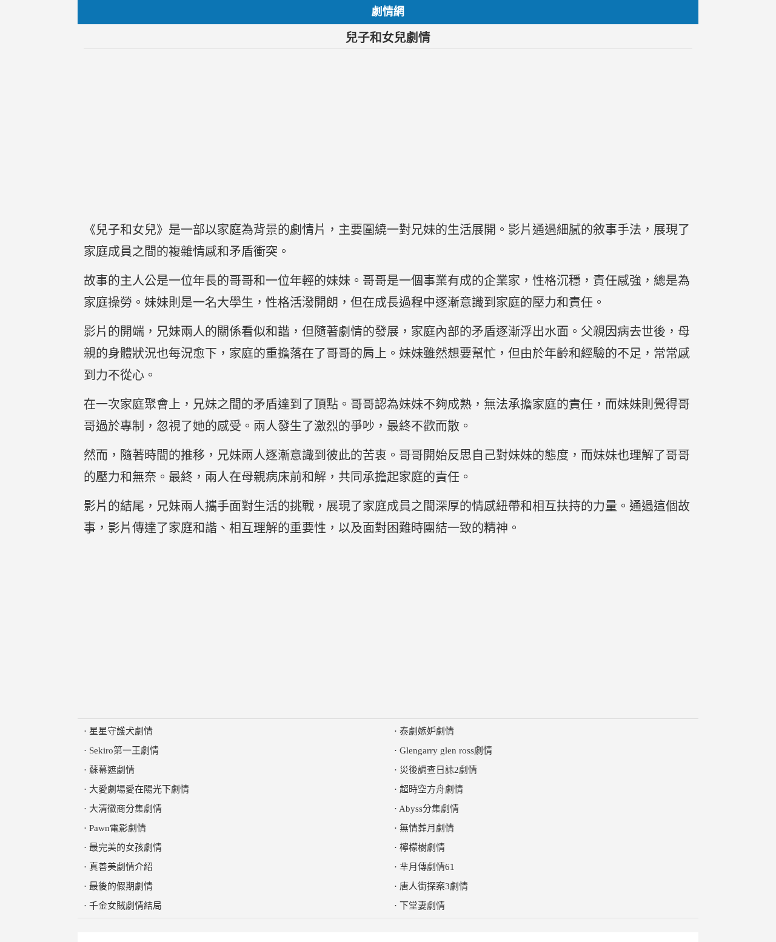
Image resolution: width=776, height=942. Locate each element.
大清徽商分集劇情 (125, 808)
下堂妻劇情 (422, 905)
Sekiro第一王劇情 (124, 750)
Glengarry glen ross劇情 (446, 750)
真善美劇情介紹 (121, 867)
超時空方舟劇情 (431, 789)
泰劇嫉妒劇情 (427, 731)
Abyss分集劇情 (429, 808)
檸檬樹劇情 (422, 847)
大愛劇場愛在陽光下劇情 (139, 789)
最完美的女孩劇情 (125, 847)
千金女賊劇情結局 (125, 905)
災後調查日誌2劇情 (438, 770)
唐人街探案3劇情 (434, 886)
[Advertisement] (388, 134)
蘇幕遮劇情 (112, 770)
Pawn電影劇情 (117, 828)
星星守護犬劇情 (121, 731)
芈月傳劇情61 (427, 867)
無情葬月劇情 (427, 828)
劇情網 (388, 11)
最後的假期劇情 (121, 886)
